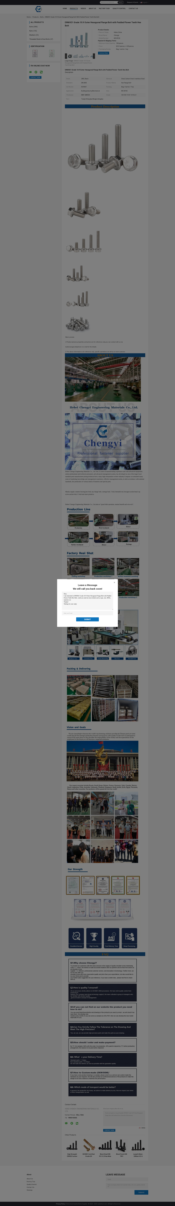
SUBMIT (87, 619)
